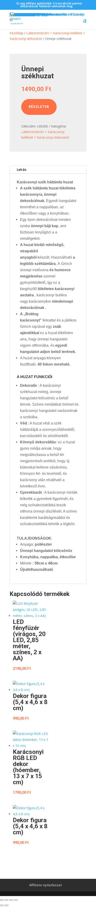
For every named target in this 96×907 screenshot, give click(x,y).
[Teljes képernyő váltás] (6, 900)
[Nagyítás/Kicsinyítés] (2, 900)
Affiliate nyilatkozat (45, 885)
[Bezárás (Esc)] (16, 900)
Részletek (39, 107)
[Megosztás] (11, 900)
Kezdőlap (16, 33)
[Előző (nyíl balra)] (2, 905)
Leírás (21, 169)
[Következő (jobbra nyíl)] (6, 905)
